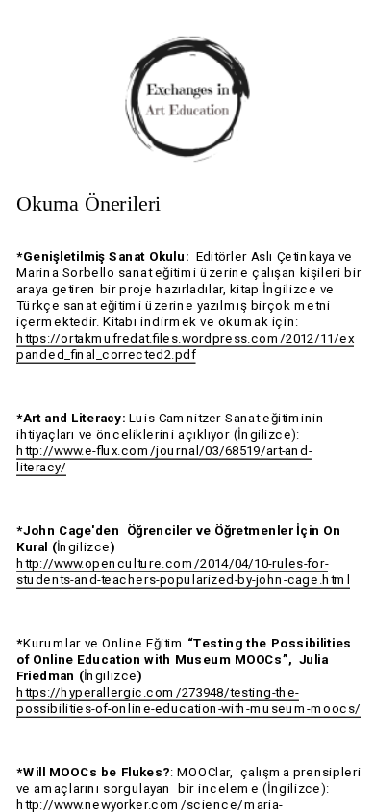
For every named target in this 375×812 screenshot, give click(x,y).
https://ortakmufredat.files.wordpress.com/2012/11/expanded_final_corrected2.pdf (185, 347)
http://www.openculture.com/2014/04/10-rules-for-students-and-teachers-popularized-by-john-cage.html (183, 572)
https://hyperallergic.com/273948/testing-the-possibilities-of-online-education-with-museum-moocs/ (188, 701)
